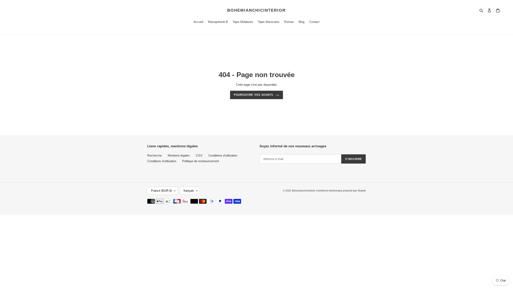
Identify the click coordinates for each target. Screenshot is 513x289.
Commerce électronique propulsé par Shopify (341, 190)
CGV (199, 155)
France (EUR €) (161, 190)
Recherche (154, 155)
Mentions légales (179, 155)
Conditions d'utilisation (222, 155)
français (189, 190)
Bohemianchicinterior (256, 10)
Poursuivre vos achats (253, 94)
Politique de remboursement (200, 161)
